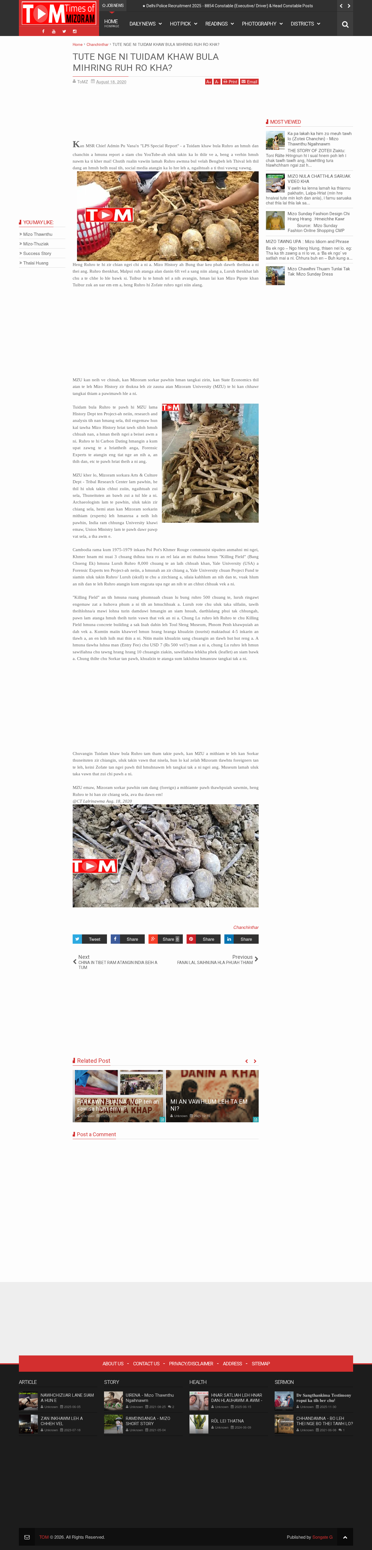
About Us (113, 1363)
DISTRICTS (302, 24)
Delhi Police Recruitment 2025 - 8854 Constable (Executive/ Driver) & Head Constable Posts (229, 5)
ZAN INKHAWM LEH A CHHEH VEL (62, 1421)
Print (233, 81)
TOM (44, 1537)
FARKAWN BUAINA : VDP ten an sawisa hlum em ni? (118, 1105)
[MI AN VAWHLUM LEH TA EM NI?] (212, 1096)
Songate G (322, 1537)
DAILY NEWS (142, 24)
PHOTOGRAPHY (259, 24)
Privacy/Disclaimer (191, 1363)
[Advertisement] (166, 113)
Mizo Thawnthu (37, 234)
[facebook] (43, 31)
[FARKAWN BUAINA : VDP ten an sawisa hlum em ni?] (119, 1096)
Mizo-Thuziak (36, 244)
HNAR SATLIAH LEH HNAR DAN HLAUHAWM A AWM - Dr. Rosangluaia (236, 1400)
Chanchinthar (246, 927)
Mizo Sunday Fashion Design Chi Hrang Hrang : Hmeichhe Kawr (319, 216)
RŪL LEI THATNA (227, 1421)
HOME (111, 23)
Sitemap (261, 1363)
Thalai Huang (35, 263)
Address (232, 1363)
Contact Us (146, 1363)
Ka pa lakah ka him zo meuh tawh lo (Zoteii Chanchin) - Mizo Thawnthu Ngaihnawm (320, 139)
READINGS (216, 24)
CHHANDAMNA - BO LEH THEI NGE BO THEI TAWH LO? (324, 1421)
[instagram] (74, 31)
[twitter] (64, 31)
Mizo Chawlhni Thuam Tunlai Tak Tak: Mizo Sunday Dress (319, 271)
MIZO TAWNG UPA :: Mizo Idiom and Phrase (307, 241)
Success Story (37, 253)
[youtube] (53, 31)
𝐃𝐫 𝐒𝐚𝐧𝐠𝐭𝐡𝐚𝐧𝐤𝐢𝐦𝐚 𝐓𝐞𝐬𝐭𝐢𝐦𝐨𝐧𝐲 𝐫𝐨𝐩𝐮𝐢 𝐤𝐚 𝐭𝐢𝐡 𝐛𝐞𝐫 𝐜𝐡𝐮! (323, 1398)
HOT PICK (180, 24)
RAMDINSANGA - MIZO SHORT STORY (148, 1421)
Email (252, 81)
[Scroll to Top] (345, 1537)
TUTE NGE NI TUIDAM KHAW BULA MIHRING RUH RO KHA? (146, 62)
